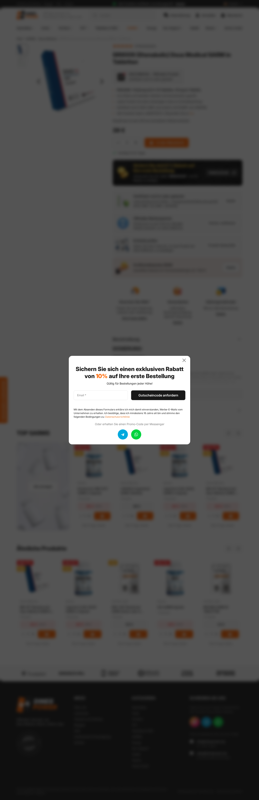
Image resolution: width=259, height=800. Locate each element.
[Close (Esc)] (185, 360)
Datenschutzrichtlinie (117, 416)
